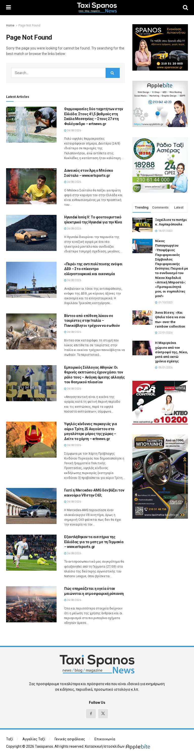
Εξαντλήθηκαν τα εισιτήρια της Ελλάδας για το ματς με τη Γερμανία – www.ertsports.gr (93, 542)
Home (10, 25)
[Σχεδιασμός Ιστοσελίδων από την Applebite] (139, 746)
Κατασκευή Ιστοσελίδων (105, 746)
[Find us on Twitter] (103, 713)
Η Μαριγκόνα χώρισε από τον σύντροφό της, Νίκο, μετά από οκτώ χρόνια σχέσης (171, 352)
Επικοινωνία (104, 739)
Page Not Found (29, 25)
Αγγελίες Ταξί (33, 739)
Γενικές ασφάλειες (70, 739)
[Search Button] (185, 7)
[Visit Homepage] (97, 8)
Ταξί (9, 739)
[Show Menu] (8, 7)
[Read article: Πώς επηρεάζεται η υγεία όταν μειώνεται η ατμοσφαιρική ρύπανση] (31, 604)
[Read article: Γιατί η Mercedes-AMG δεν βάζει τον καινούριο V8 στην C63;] (31, 506)
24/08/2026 (73, 130)
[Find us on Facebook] (91, 713)
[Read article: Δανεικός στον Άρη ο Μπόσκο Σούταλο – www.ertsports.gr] (31, 186)
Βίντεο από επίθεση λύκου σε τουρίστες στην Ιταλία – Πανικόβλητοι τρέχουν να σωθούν (92, 321)
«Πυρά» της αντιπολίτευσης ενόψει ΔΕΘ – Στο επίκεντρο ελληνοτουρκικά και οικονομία (93, 269)
